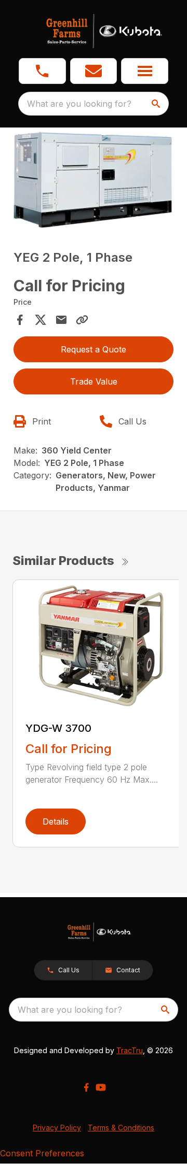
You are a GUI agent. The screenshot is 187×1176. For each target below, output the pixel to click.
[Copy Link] (82, 320)
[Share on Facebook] (20, 320)
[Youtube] (101, 1087)
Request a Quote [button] (93, 349)
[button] (42, 71)
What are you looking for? (79, 103)
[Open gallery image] (93, 180)
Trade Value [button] (93, 381)
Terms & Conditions (121, 1127)
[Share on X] (40, 320)
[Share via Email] (61, 320)
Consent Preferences (42, 1153)
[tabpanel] (93, 181)
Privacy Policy (57, 1127)
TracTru (129, 1050)
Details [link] (56, 821)
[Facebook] (86, 1087)
